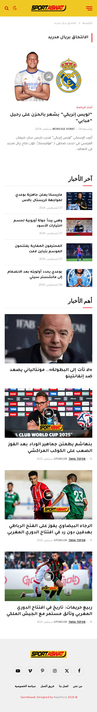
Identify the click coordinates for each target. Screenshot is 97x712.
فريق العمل (47, 686)
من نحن (77, 686)
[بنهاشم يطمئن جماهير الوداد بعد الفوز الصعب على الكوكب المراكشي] (48, 413)
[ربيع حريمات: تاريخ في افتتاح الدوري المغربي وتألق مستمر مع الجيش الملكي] (48, 576)
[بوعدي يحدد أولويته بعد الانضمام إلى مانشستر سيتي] (79, 278)
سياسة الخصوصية (25, 686)
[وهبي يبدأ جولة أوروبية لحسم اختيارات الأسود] (79, 227)
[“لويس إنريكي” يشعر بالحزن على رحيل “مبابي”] (48, 76)
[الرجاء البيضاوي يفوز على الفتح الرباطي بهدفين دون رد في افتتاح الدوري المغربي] (48, 494)
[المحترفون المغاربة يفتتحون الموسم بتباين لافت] (79, 252)
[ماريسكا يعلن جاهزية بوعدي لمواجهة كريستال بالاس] (79, 201)
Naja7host (60, 697)
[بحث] (7, 8)
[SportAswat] (48, 8)
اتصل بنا (64, 686)
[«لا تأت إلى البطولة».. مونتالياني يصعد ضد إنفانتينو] (48, 338)
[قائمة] (89, 8)
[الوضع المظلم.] (15, 8)
